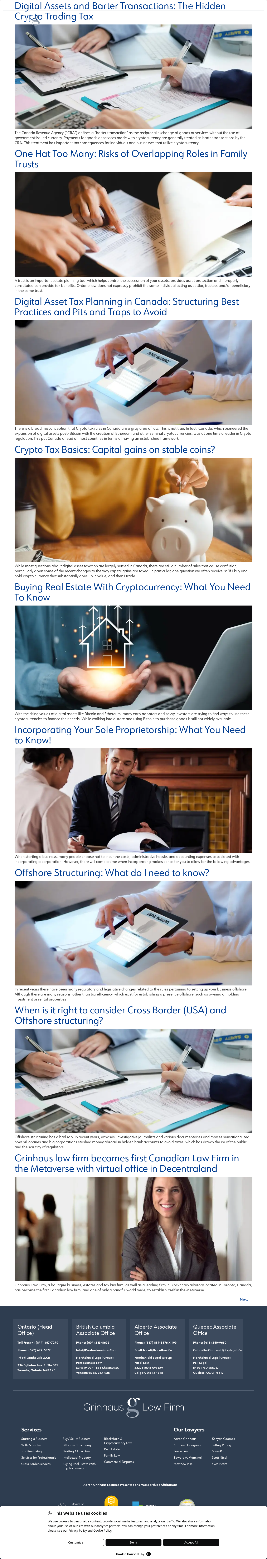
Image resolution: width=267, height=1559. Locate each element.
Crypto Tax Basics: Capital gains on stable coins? (115, 449)
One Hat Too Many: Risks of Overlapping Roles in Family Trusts (131, 158)
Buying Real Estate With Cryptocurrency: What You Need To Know (133, 591)
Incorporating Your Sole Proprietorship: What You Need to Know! (130, 734)
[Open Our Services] (184, 18)
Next (246, 1299)
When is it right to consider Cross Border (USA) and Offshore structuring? (120, 1015)
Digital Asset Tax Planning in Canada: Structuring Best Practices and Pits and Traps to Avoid (127, 306)
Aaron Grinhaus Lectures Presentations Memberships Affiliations (130, 1485)
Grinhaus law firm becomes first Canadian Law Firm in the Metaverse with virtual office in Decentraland (127, 1163)
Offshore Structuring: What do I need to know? (112, 872)
